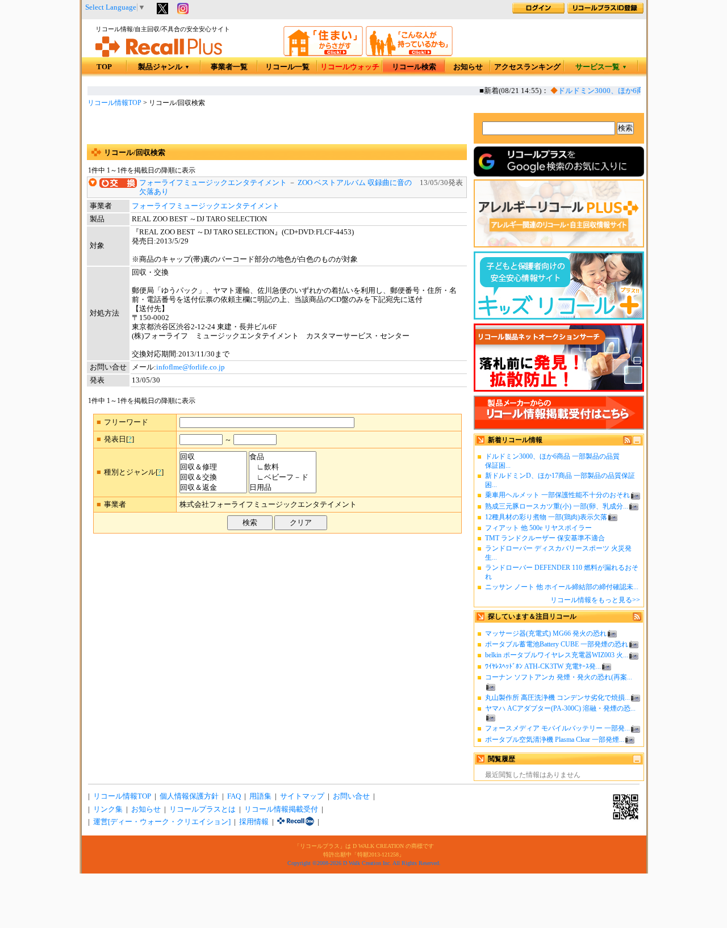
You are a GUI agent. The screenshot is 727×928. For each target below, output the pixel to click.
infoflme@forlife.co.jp (190, 367)
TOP (104, 67)
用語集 (260, 796)
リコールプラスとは (202, 809)
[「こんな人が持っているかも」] (409, 54)
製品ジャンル (164, 67)
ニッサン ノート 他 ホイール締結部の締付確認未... (561, 586)
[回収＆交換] (213, 477)
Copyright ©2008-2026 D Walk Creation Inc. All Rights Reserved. (364, 863)
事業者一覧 (229, 67)
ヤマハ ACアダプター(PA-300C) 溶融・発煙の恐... (560, 708)
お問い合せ (351, 796)
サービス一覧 (601, 67)
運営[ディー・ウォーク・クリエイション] (162, 822)
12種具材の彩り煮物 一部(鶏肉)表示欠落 (546, 517)
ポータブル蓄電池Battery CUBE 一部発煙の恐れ (556, 644)
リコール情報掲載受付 (281, 809)
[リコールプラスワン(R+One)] (295, 822)
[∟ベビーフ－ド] (282, 477)
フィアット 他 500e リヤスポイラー (538, 527)
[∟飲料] (282, 467)
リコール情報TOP (114, 102)
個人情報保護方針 (189, 796)
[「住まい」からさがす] (323, 54)
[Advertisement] (276, 127)
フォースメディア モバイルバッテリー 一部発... (557, 728)
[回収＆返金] (213, 487)
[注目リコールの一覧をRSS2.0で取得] (637, 618)
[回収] (213, 457)
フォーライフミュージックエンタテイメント (213, 183)
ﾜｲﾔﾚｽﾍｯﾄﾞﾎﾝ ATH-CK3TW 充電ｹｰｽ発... (543, 666)
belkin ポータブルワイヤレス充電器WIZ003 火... (556, 655)
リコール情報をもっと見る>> (595, 600)
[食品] (282, 457)
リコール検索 (414, 67)
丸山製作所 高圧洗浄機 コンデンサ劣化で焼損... (557, 697)
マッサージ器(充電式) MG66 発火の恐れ (546, 633)
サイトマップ (302, 796)
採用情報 (254, 822)
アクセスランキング (527, 67)
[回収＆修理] (213, 467)
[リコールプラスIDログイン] (538, 11)
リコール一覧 (287, 67)
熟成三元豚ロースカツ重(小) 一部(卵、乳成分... (556, 506)
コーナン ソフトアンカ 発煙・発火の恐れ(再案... (558, 677)
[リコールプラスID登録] (605, 11)
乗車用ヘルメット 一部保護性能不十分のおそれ (557, 495)
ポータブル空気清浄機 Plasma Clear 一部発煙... (554, 739)
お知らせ (468, 67)
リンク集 (108, 809)
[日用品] (282, 487)
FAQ (234, 796)
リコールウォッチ (349, 67)
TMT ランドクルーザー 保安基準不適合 (545, 538)
